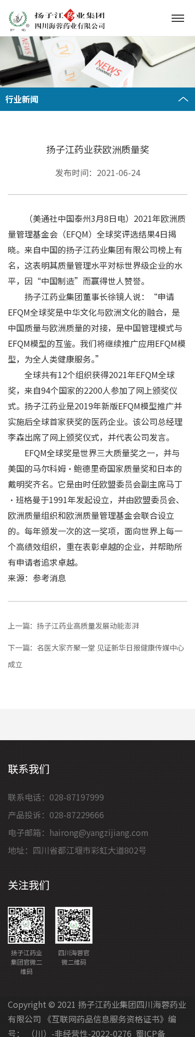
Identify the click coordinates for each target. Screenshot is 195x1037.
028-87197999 (76, 797)
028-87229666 (76, 814)
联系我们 (28, 768)
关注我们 (28, 884)
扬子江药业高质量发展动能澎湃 (88, 625)
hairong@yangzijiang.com (99, 832)
